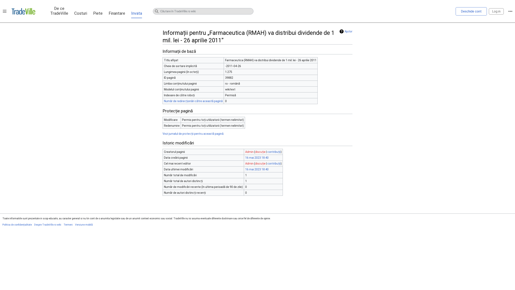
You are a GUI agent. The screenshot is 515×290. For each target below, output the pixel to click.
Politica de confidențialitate (17, 224)
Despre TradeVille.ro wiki (47, 224)
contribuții (274, 151)
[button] (4, 11)
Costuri (80, 13)
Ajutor (348, 31)
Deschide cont (471, 11)
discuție (260, 151)
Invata (136, 13)
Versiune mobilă (84, 224)
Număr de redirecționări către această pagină (193, 101)
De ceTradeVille (59, 11)
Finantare (117, 13)
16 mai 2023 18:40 (257, 157)
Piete (98, 13)
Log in (496, 11)
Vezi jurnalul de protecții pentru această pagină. (193, 133)
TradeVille (23, 11)
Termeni (68, 224)
